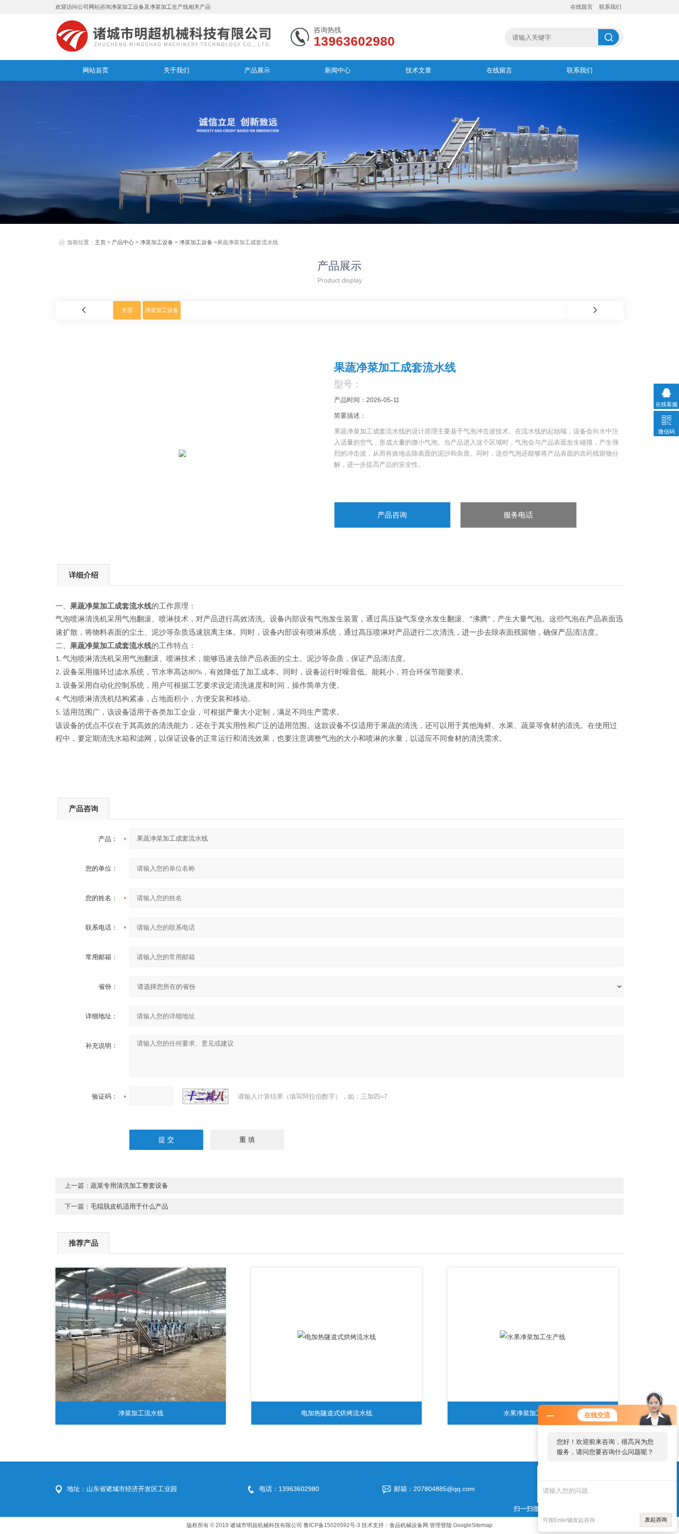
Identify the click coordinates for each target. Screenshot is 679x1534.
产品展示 (257, 70)
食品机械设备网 (408, 1525)
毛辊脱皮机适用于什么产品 (129, 1206)
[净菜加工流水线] (140, 1337)
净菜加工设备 (156, 242)
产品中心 (123, 242)
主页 (100, 242)
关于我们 (176, 70)
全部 (127, 310)
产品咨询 (392, 515)
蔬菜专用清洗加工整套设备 (129, 1185)
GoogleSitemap (472, 1525)
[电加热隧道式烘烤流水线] (336, 1337)
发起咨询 (656, 1519)
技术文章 (418, 70)
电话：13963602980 (289, 1488)
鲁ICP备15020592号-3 (331, 1525)
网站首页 (96, 70)
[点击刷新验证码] (205, 1096)
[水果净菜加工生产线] (533, 1337)
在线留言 (581, 7)
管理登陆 (441, 1525)
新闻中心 (338, 70)
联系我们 (610, 7)
